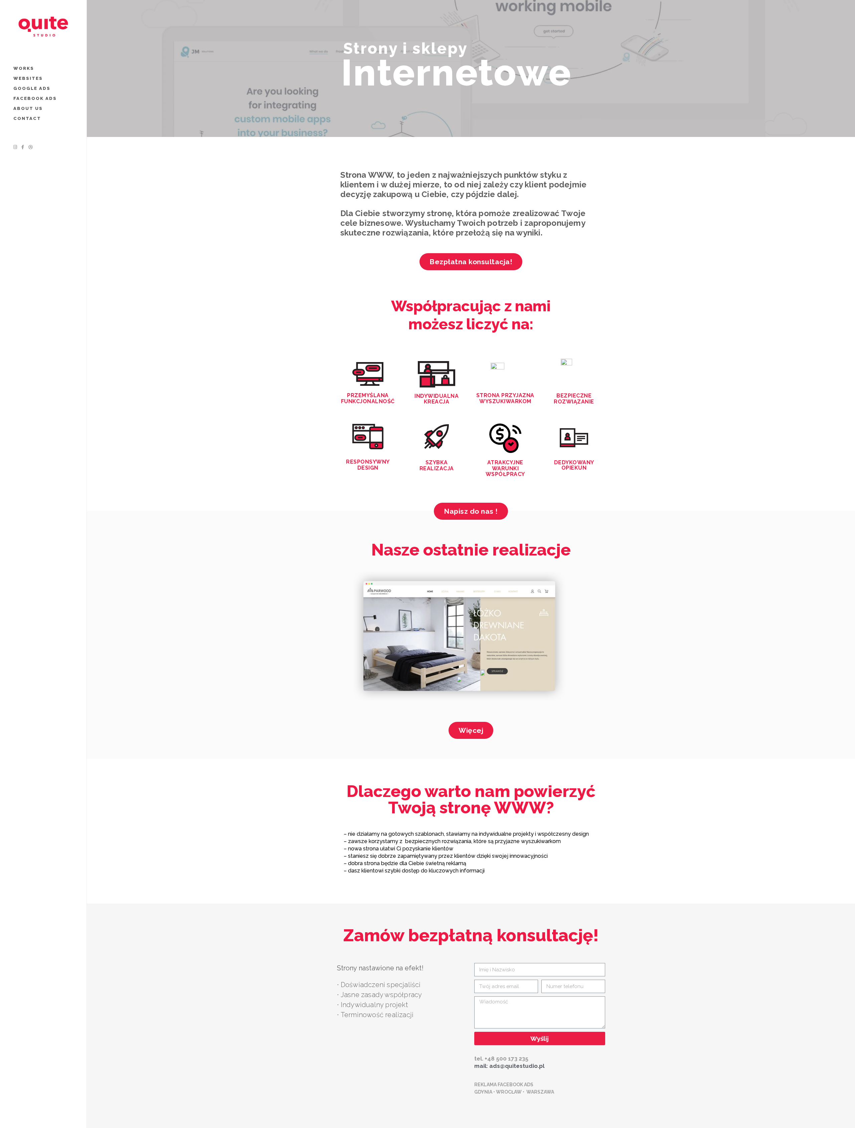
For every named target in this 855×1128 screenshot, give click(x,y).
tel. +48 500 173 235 (501, 1058)
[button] (470, 261)
